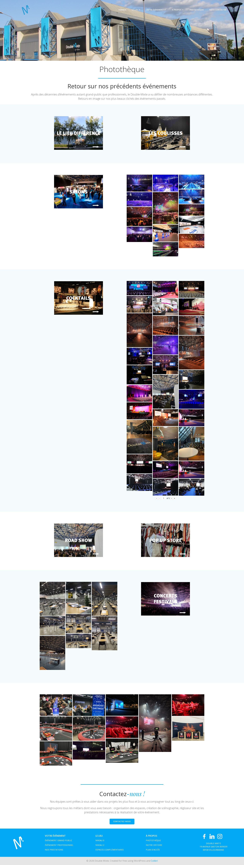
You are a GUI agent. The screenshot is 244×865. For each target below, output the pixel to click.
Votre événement (155, 10)
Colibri (154, 860)
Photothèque (197, 10)
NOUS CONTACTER (217, 10)
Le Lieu (135, 10)
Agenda (122, 10)
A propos (176, 10)
